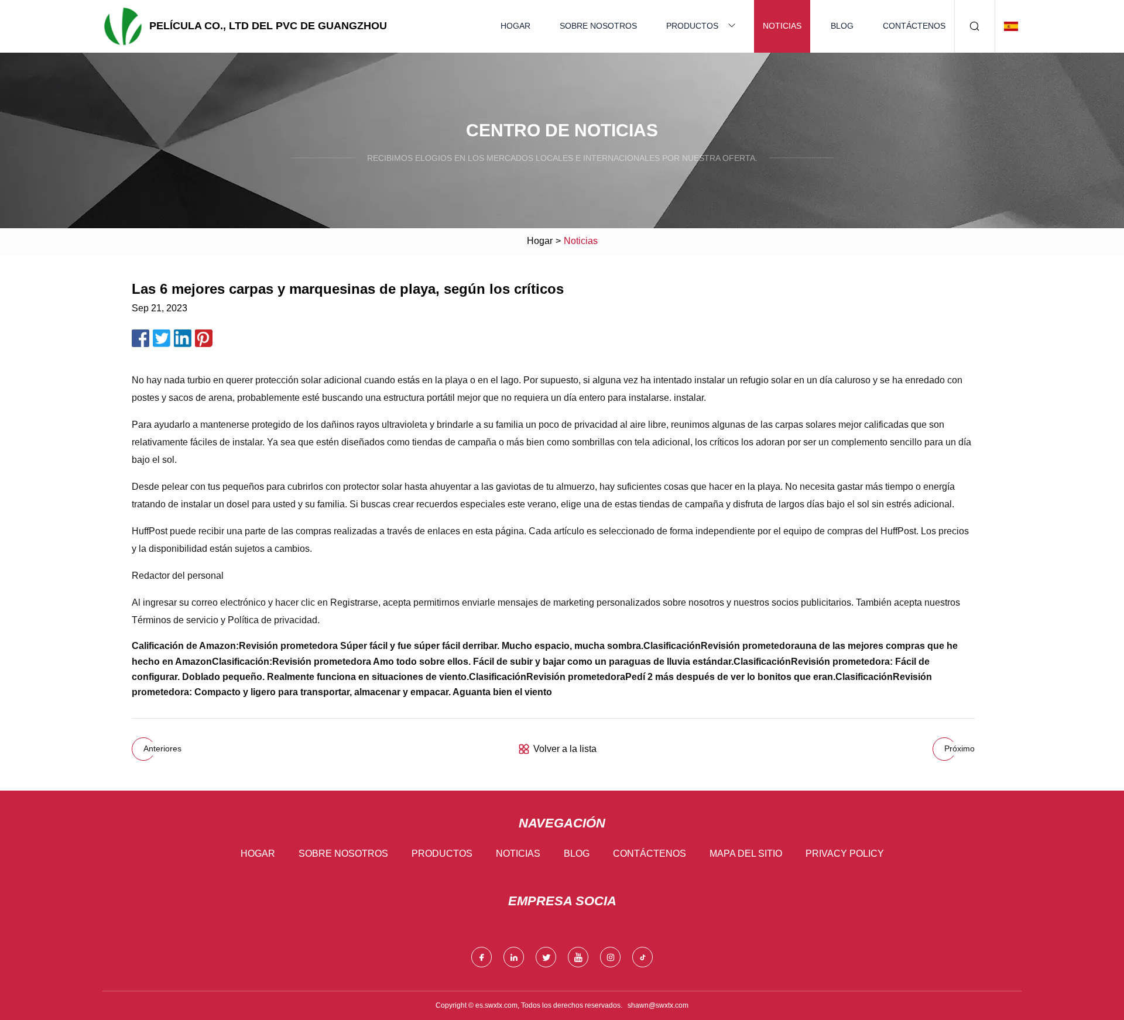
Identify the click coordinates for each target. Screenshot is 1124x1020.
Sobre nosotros (598, 25)
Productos (692, 25)
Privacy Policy (845, 853)
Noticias (782, 25)
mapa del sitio (746, 853)
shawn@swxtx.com (658, 1005)
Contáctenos (914, 25)
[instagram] (610, 957)
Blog (842, 25)
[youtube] (578, 957)
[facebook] (481, 957)
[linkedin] (513, 957)
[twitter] (546, 957)
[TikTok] (642, 957)
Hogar (515, 25)
